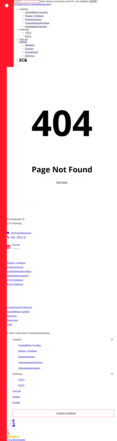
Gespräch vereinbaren (66, 413)
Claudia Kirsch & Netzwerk (19, 307)
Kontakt (16, 402)
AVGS (21, 379)
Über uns (17, 391)
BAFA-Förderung (15, 284)
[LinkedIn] (13, 248)
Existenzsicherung (15, 267)
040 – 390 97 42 (18, 237)
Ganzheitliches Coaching (18, 311)
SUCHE (93, 1)
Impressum (12, 316)
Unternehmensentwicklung (19, 271)
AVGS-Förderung (15, 280)
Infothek (16, 396)
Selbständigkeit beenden (18, 275)
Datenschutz (12, 320)
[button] (8, 430)
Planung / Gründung (16, 263)
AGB (9, 324)
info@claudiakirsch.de (20, 233)
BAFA (21, 385)
